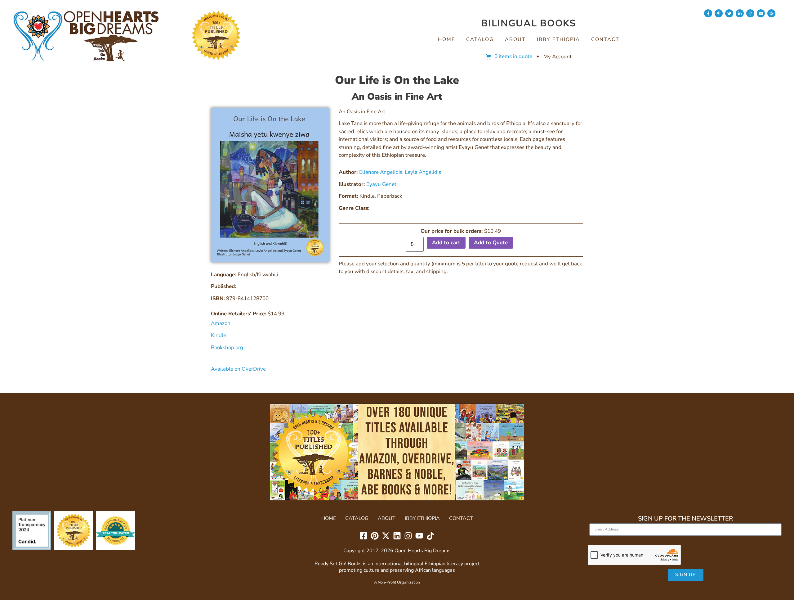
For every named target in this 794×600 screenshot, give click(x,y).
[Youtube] (761, 13)
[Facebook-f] (708, 13)
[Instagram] (750, 13)
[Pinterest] (375, 536)
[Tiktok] (430, 536)
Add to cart (446, 242)
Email (596, 520)
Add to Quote (491, 242)
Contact (605, 39)
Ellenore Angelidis (380, 172)
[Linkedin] (397, 536)
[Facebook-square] (363, 536)
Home (446, 39)
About (515, 39)
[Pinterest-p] (719, 13)
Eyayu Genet (381, 184)
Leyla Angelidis (423, 172)
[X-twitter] (386, 536)
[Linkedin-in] (740, 13)
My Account (557, 56)
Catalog (480, 39)
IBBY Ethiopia (558, 39)
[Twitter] (729, 13)
